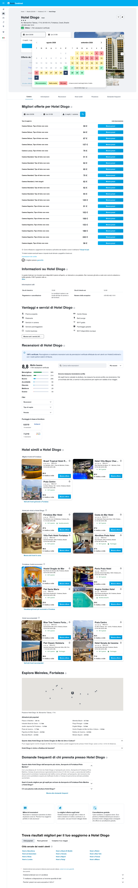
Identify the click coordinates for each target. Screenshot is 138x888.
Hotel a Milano (95, 859)
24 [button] (36, 73)
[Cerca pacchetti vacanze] (3, 22)
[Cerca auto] (3, 18)
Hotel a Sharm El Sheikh (64, 851)
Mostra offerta (64, 476)
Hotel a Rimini (94, 851)
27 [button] (51, 73)
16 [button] (66, 63)
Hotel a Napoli (61, 857)
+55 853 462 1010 (27, 25)
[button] (3, 3)
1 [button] (60, 53)
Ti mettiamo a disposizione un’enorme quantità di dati (42, 878)
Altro (23, 279)
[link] (36, 502)
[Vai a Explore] (3, 26)
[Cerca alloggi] (3, 14)
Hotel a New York (95, 854)
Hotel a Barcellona (28, 851)
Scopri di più (84, 250)
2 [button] (65, 53)
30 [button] (66, 73)
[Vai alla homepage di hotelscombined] (15, 3)
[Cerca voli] (3, 9)
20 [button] (51, 68)
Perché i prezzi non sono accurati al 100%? (38, 882)
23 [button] (66, 68)
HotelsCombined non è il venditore (35, 875)
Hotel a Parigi (60, 859)
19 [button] (46, 68)
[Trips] (3, 32)
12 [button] (46, 63)
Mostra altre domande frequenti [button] (57, 793)
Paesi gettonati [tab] (42, 841)
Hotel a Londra (27, 859)
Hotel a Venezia (61, 854)
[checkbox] (32, 426)
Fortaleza (40, 11)
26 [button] (46, 73)
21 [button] (56, 68)
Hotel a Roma (26, 857)
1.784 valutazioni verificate (40, 28)
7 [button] (72, 58)
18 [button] (41, 68)
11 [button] (41, 63)
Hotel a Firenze (95, 857)
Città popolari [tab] (28, 841)
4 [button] (41, 58)
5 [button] (46, 58)
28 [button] (56, 73)
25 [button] (41, 73)
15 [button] (61, 63)
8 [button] (60, 58)
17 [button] (36, 68)
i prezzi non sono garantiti (67, 869)
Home (22, 11)
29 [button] (61, 73)
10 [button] (36, 63)
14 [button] (56, 63)
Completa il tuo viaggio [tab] (60, 841)
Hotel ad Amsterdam (29, 854)
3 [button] (36, 58)
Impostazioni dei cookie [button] (29, 256)
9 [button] (65, 58)
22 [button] (61, 68)
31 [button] (36, 77)
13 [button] (51, 63)
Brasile (29, 11)
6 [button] (51, 58)
